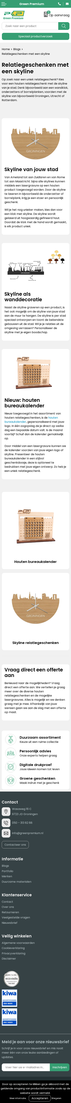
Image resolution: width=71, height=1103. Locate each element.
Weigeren (56, 1098)
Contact (7, 902)
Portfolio (7, 871)
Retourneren (10, 912)
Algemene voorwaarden (18, 943)
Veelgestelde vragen (16, 917)
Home (6, 49)
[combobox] (30, 26)
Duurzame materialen (16, 882)
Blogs (17, 49)
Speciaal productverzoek (35, 36)
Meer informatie (18, 1098)
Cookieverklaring (13, 948)
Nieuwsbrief (9, 923)
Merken (7, 876)
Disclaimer (9, 959)
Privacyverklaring (13, 953)
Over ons (8, 907)
